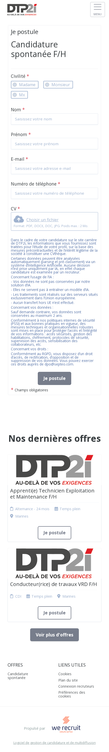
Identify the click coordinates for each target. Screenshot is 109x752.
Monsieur (60, 84)
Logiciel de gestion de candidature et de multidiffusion (54, 742)
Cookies (64, 673)
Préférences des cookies (71, 694)
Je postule (54, 378)
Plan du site (68, 680)
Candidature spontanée (18, 675)
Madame (27, 84)
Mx (22, 95)
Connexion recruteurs (76, 686)
